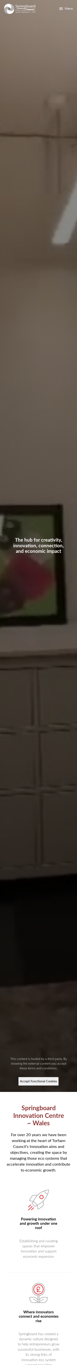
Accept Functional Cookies (38, 1081)
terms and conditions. (42, 1068)
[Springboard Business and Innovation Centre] (19, 9)
